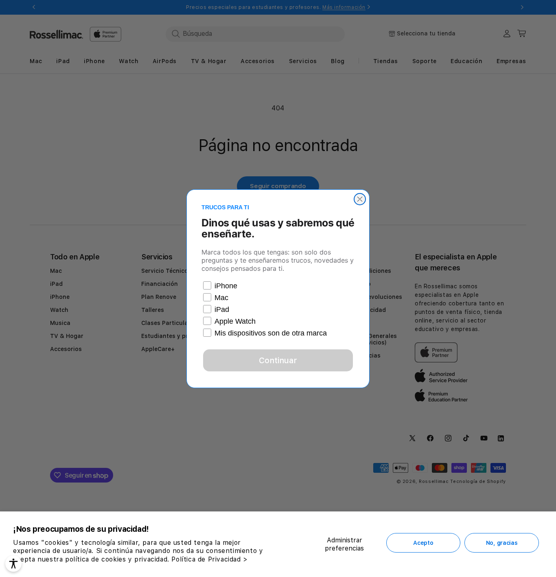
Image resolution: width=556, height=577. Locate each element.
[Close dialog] (360, 199)
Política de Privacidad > (209, 559)
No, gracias (502, 543)
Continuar (278, 360)
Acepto (423, 543)
